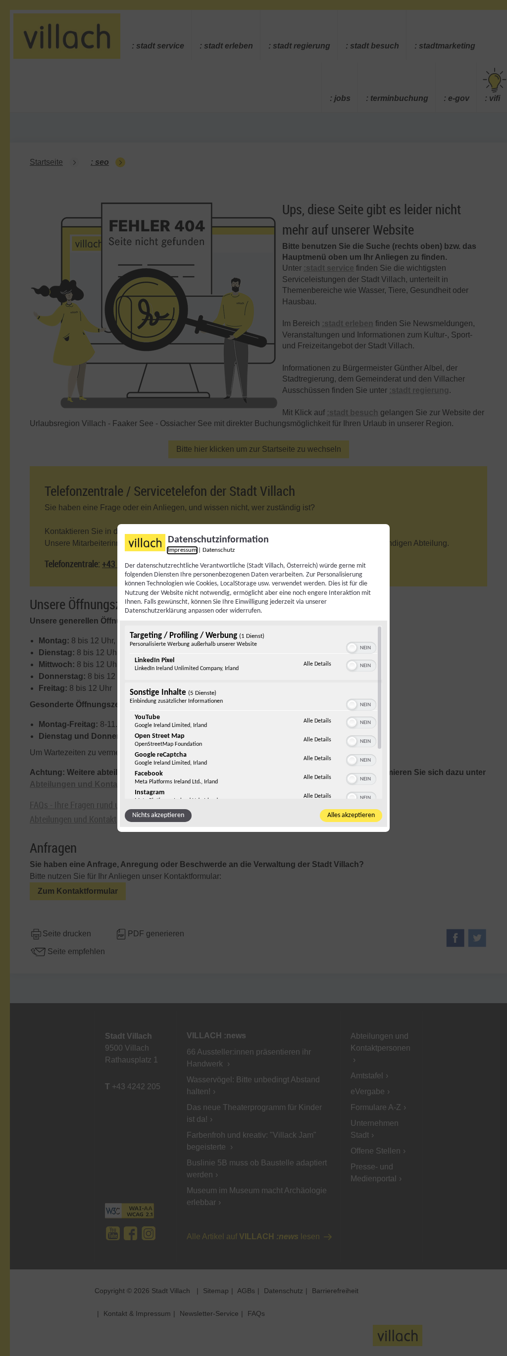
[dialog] (253, 678)
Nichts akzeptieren (158, 815)
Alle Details (317, 664)
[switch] (361, 647)
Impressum (182, 550)
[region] (253, 712)
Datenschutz (219, 550)
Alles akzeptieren (351, 815)
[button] (352, 647)
